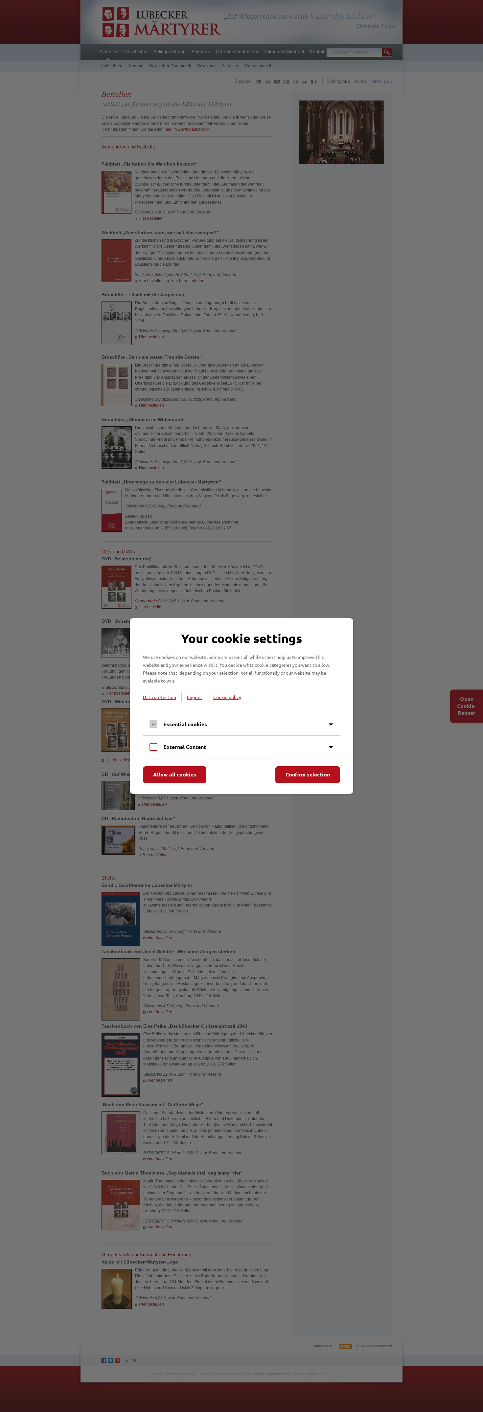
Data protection (159, 697)
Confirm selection (308, 774)
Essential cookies (185, 724)
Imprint (194, 697)
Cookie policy (227, 697)
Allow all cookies (174, 774)
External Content (184, 746)
